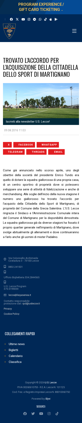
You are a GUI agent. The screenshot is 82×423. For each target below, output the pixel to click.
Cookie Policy (11, 313)
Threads (38, 152)
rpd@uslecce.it (31, 303)
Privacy (8, 308)
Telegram (15, 152)
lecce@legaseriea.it (20, 295)
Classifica (15, 362)
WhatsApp (49, 144)
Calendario (16, 356)
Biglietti (13, 350)
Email (58, 152)
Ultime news (17, 344)
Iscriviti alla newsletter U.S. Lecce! (27, 121)
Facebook (26, 144)
